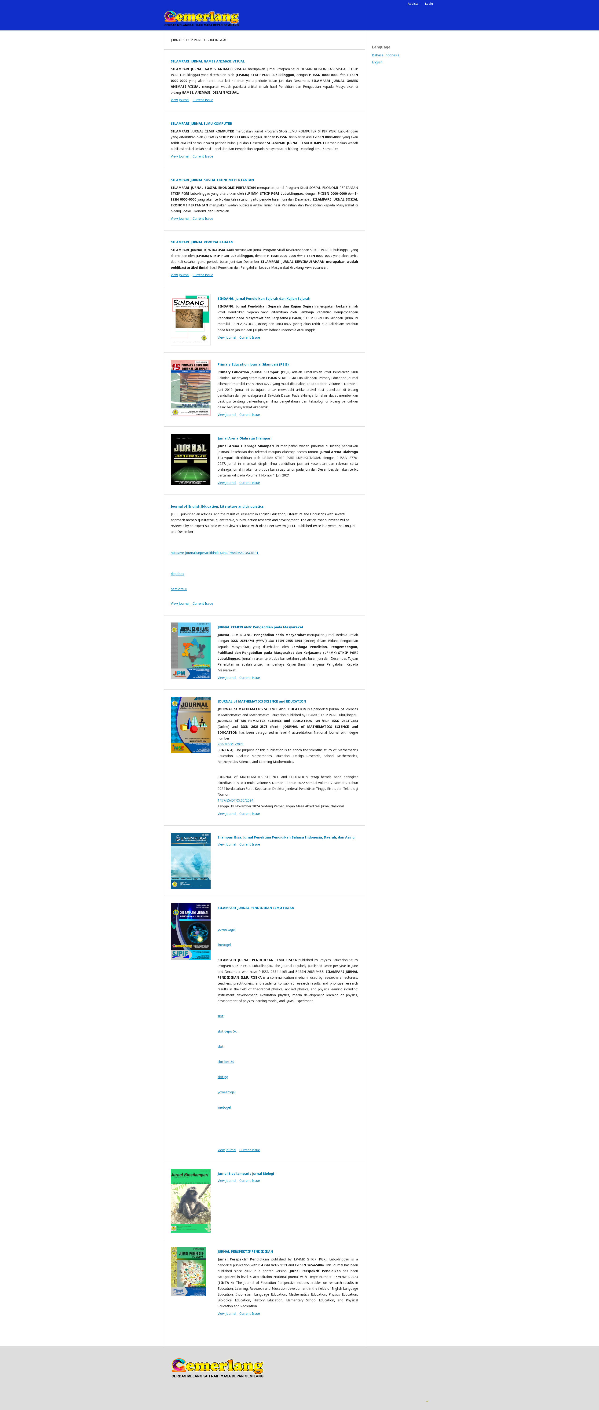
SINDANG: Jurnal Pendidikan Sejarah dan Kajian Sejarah (264, 298)
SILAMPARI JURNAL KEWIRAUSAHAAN (202, 242)
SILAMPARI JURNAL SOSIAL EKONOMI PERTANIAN (212, 180)
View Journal (180, 100)
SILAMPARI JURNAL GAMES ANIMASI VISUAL (208, 61)
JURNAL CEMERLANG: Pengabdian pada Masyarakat (260, 627)
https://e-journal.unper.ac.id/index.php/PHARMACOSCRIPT (215, 552)
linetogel (224, 944)
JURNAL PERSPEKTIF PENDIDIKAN (245, 1251)
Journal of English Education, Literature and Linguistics (217, 506)
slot (220, 1016)
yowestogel (226, 929)
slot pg (223, 1077)
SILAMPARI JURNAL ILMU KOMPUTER (201, 123)
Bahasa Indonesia (385, 55)
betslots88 (179, 589)
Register (414, 3)
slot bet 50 (226, 1061)
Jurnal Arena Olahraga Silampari (244, 438)
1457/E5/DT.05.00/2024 (235, 800)
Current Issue (203, 100)
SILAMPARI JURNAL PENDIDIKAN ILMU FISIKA (256, 907)
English (377, 62)
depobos (177, 573)
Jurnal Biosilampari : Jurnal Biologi (246, 1173)
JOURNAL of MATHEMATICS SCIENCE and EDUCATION (262, 701)
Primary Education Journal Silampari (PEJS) (253, 364)
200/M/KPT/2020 (231, 744)
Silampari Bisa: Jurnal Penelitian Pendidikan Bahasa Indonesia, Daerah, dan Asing (286, 837)
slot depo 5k (227, 1031)
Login (429, 3)
